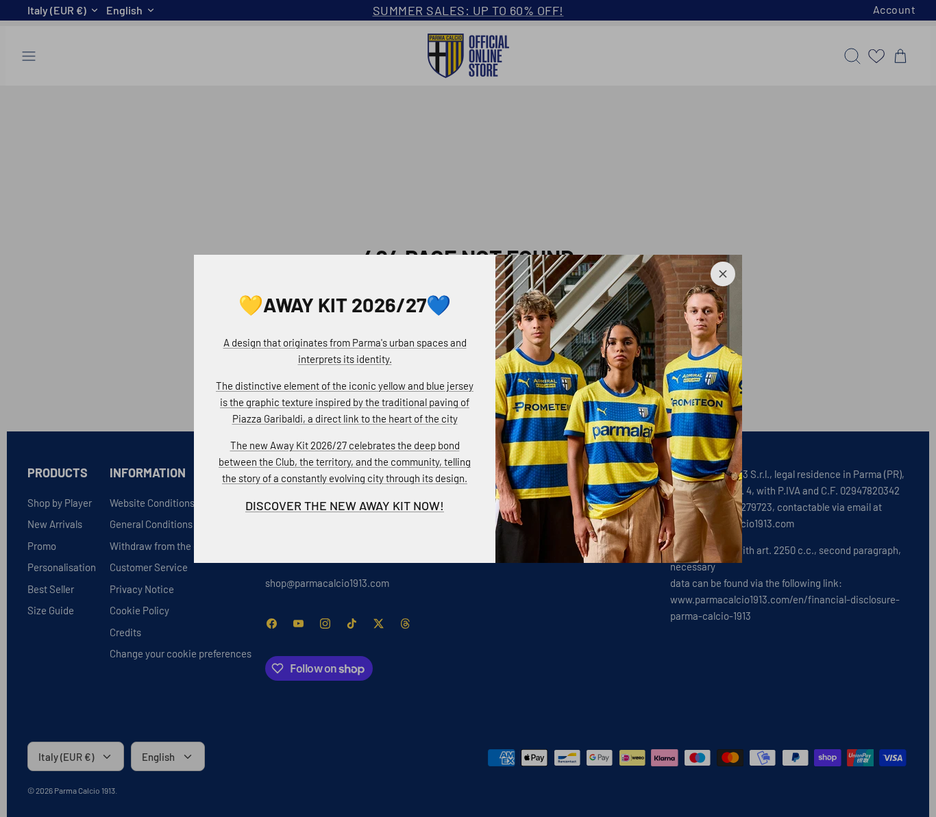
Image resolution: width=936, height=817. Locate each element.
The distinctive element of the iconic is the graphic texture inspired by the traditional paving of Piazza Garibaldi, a (344, 402)
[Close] (723, 274)
